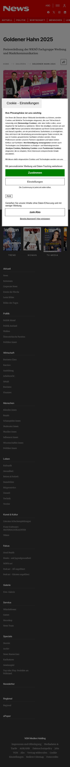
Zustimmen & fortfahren (35, 172)
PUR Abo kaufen (35, 212)
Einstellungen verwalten (35, 181)
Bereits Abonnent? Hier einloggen (35, 219)
